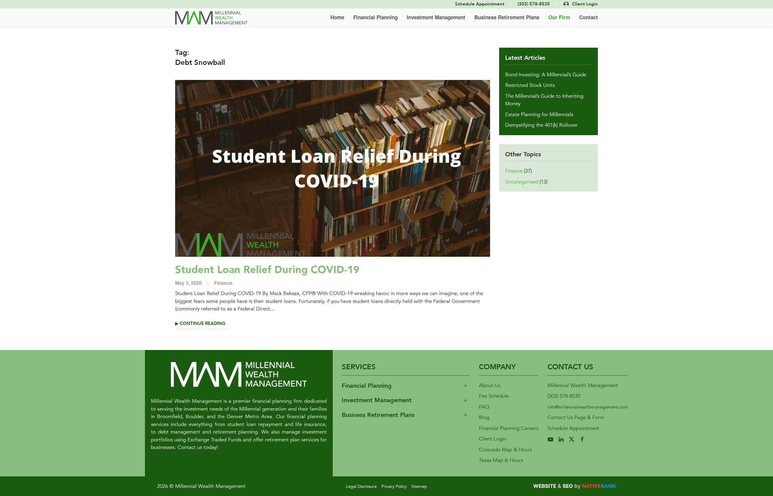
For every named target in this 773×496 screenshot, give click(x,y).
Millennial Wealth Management (582, 385)
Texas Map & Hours (501, 460)
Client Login (492, 438)
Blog (484, 417)
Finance (223, 282)
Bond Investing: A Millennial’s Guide (545, 74)
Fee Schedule (494, 396)
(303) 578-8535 (563, 396)
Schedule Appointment (573, 428)
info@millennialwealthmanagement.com (587, 407)
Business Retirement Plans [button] (506, 17)
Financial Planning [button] (375, 17)
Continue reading (203, 323)
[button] (406, 386)
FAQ (484, 406)
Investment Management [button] (436, 17)
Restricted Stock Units (530, 85)
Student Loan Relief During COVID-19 (267, 270)
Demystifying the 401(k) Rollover (541, 125)
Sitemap (419, 486)
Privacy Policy (394, 486)
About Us (489, 385)
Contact (588, 17)
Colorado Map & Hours (505, 449)
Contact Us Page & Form (575, 417)
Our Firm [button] (559, 17)
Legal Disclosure (361, 486)
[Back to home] (211, 17)
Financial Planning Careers (508, 428)
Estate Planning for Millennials (539, 114)
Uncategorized (521, 181)
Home (337, 17)
